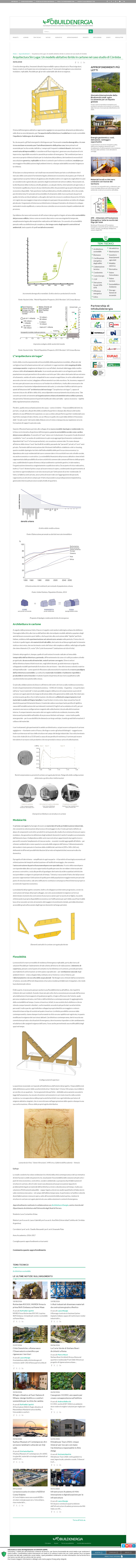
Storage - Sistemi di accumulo (112, 292)
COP (95, 279)
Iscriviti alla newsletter (86, 1)
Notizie (48, 37)
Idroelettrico (114, 248)
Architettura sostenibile (22, 1271)
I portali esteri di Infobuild (45, 1)
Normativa (113, 269)
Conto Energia (98, 276)
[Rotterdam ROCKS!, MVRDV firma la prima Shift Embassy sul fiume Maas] (30, 1290)
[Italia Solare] (98, 356)
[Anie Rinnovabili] (98, 317)
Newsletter (119, 37)
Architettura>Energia (60, 1205)
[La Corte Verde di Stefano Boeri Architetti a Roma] (68, 1334)
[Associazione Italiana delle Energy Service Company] (114, 349)
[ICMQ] (114, 325)
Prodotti (15, 37)
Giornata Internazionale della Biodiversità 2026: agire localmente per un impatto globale (104, 98)
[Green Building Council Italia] (98, 373)
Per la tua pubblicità (67, 1543)
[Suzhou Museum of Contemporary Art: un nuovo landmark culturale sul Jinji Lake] (30, 1428)
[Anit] (114, 317)
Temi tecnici (37, 37)
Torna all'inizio (78, 1520)
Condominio (98, 273)
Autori (56, 1543)
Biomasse (97, 255)
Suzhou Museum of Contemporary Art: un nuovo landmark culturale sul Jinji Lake (30, 1445)
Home (15, 54)
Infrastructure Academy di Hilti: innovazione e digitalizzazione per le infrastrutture (67, 1494)
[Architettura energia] (98, 349)
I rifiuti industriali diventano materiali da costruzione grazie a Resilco (67, 1305)
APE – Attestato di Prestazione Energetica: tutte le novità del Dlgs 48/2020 (104, 220)
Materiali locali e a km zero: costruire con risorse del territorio (103, 181)
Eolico (95, 297)
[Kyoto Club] (98, 341)
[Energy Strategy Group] (98, 325)
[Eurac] (114, 356)
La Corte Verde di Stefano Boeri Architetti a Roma (65, 1349)
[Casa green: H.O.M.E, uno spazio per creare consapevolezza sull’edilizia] (68, 1381)
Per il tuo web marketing (65, 1)
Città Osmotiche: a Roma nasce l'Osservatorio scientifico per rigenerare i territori (27, 1351)
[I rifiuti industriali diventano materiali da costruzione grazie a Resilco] (68, 1290)
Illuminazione (114, 252)
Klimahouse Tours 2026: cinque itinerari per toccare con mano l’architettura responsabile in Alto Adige (66, 1446)
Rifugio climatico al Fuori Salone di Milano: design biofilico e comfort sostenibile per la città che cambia (28, 1398)
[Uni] (114, 333)
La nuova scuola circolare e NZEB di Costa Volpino (29, 1493)
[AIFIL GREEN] (114, 364)
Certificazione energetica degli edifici (98, 260)
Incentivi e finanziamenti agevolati (114, 257)
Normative (58, 37)
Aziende (25, 37)
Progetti (85, 37)
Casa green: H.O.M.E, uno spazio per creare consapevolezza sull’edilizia (66, 1396)
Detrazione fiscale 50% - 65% (98, 285)
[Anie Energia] (114, 341)
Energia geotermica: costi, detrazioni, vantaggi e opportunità (102, 140)
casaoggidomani (27, 1)
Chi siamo (48, 1543)
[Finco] (98, 364)
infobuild (14, 1)
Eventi (108, 37)
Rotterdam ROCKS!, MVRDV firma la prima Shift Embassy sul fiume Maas (29, 1305)
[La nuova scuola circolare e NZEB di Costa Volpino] (30, 1477)
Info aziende (97, 37)
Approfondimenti (72, 37)
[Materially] (98, 333)
